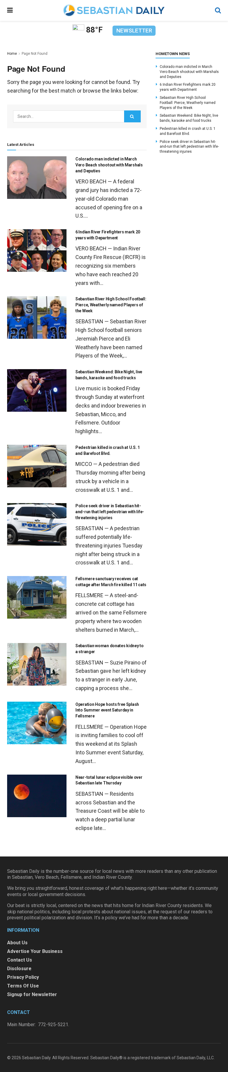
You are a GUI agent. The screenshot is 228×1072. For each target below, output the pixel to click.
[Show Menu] (10, 10)
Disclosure (19, 968)
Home (12, 54)
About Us (17, 942)
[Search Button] (218, 10)
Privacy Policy (23, 977)
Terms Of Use (23, 986)
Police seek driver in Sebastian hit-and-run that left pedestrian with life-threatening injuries (109, 511)
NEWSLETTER (134, 30)
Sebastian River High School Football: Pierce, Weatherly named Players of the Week (110, 305)
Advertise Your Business (35, 951)
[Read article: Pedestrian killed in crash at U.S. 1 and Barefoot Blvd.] (36, 466)
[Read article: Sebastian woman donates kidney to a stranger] (36, 664)
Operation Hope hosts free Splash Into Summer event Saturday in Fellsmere (107, 710)
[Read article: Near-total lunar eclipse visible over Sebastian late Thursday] (36, 796)
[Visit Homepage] (113, 10)
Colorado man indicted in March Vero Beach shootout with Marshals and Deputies (109, 165)
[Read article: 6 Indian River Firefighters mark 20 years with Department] (36, 250)
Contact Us (19, 960)
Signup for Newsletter (32, 994)
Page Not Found (35, 54)
